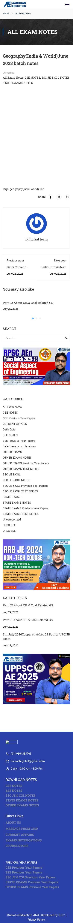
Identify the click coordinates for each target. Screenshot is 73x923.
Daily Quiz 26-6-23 (53, 267)
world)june (37, 189)
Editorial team (36, 239)
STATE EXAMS (12, 497)
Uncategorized (12, 519)
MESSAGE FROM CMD (22, 829)
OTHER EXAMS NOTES (17, 457)
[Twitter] (59, 197)
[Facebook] (50, 197)
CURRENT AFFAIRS (15, 424)
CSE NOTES (32, 77)
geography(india (20, 189)
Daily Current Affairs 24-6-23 (17, 269)
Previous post (15, 260)
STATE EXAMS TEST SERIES (21, 514)
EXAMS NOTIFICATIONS (24, 840)
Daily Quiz (9, 429)
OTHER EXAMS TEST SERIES (21, 469)
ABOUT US (13, 822)
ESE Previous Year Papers (19, 440)
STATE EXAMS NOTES (18, 83)
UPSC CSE (9, 525)
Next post (60, 260)
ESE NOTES (10, 435)
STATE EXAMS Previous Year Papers (25, 508)
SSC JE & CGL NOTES (56, 77)
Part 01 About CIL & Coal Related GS (28, 620)
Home (6, 13)
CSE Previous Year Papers (19, 418)
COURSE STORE (17, 846)
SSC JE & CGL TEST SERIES (20, 491)
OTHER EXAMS (12, 452)
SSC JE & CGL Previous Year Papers (25, 485)
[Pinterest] (67, 197)
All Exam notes (23, 13)
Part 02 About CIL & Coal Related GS (28, 303)
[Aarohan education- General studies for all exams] (19, 743)
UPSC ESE (9, 530)
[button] (33, 318)
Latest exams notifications (19, 446)
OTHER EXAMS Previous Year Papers (26, 463)
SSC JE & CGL (11, 474)
